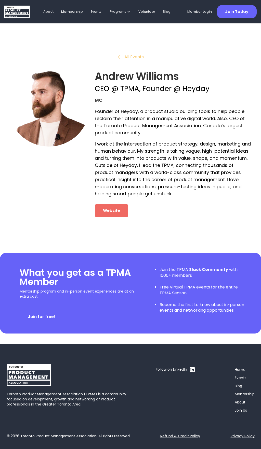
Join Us (241, 410)
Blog (167, 11)
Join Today (237, 12)
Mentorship (245, 394)
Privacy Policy (243, 436)
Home (240, 369)
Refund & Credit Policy (180, 436)
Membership (72, 11)
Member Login (199, 11)
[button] (120, 12)
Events (96, 11)
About (48, 11)
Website (111, 210)
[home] (17, 12)
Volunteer (146, 11)
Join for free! (41, 317)
